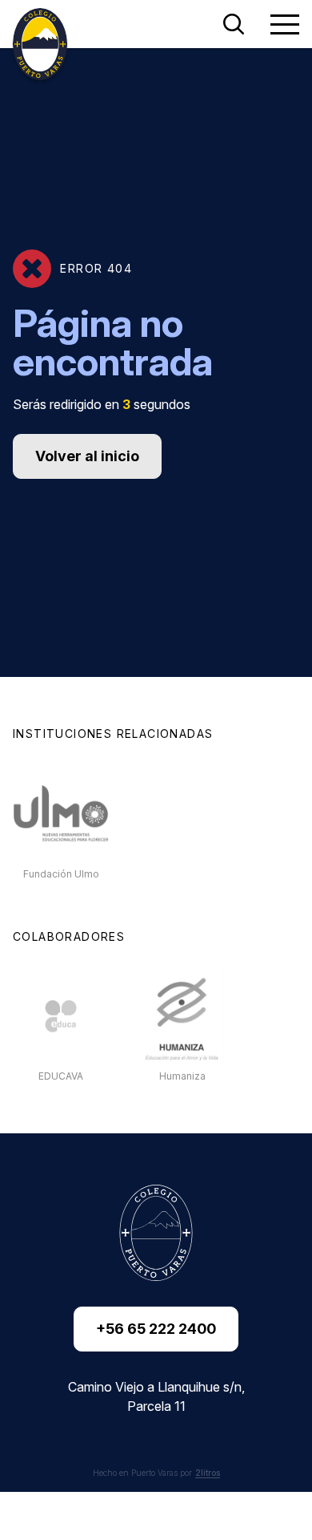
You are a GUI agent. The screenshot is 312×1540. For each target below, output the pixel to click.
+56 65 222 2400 (156, 1328)
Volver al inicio (87, 456)
